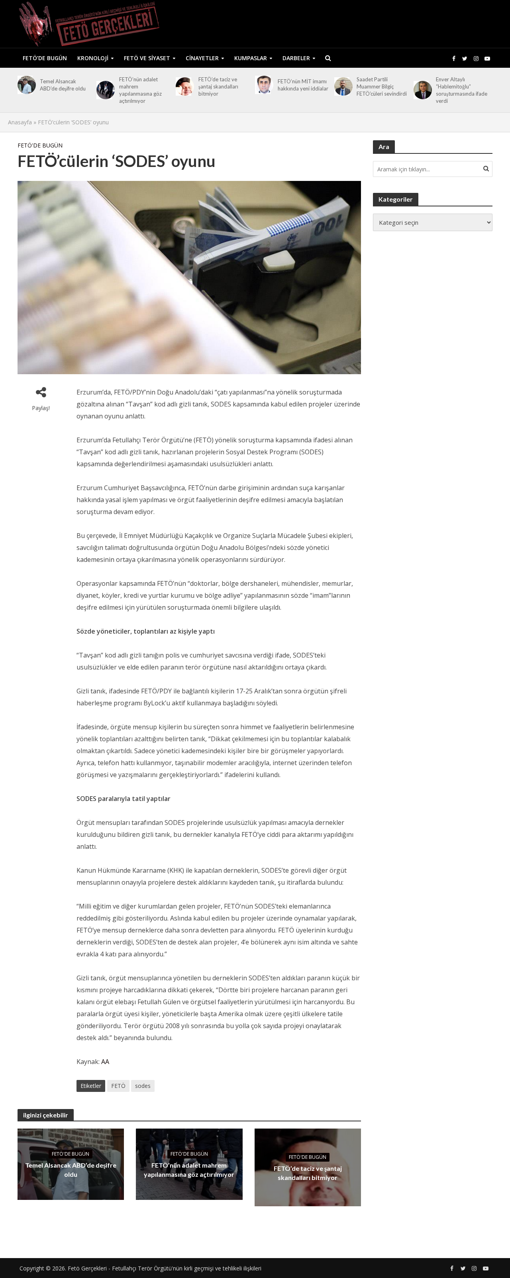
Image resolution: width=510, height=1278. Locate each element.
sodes (143, 1086)
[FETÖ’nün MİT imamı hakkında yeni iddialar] (263, 85)
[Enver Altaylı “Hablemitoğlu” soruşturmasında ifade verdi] (421, 90)
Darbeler (296, 58)
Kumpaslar (250, 58)
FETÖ (118, 1086)
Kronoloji (92, 58)
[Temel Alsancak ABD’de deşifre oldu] (25, 85)
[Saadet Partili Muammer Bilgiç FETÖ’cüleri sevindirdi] (342, 86)
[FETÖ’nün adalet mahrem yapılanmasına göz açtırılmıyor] (104, 90)
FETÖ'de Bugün (40, 145)
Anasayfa (20, 122)
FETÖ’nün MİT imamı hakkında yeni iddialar (303, 85)
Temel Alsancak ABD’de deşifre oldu (63, 85)
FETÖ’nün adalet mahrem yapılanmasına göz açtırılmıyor (140, 90)
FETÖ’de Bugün (45, 58)
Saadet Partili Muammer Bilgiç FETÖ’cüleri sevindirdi (382, 86)
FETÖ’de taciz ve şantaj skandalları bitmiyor (218, 86)
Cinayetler (202, 58)
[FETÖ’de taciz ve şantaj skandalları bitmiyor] (183, 86)
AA (105, 1061)
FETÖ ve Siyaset (147, 58)
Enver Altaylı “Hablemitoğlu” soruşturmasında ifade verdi (461, 90)
